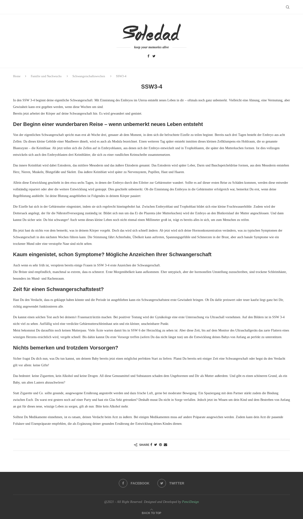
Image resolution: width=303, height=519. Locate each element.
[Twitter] (154, 56)
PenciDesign (190, 502)
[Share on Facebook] (151, 445)
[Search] (287, 7)
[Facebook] (148, 56)
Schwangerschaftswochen (88, 76)
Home (17, 76)
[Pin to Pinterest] (160, 445)
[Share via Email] (165, 445)
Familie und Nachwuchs (46, 76)
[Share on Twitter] (155, 445)
